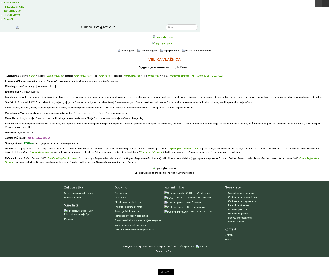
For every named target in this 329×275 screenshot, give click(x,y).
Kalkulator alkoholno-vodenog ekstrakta (134, 229)
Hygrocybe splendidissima (183, 148)
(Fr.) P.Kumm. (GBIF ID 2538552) (206, 76)
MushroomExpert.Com (201, 211)
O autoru (229, 235)
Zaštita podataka (186, 246)
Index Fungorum (193, 202)
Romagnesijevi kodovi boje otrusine (132, 216)
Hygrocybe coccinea (41, 152)
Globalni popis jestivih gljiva (128, 202)
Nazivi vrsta (120, 197)
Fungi (32, 76)
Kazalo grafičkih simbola (126, 211)
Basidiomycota (55, 76)
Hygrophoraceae (131, 76)
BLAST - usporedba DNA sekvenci (193, 197)
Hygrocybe (153, 76)
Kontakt (228, 239)
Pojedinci (68, 219)
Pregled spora (121, 193)
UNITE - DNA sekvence (198, 193)
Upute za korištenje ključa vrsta (130, 225)
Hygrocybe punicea (179, 76)
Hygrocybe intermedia (151, 152)
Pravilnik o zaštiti (72, 197)
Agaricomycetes (82, 76)
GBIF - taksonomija (195, 207)
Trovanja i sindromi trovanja (128, 206)
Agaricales (104, 76)
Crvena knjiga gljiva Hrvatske (78, 193)
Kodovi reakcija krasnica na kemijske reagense (137, 220)
